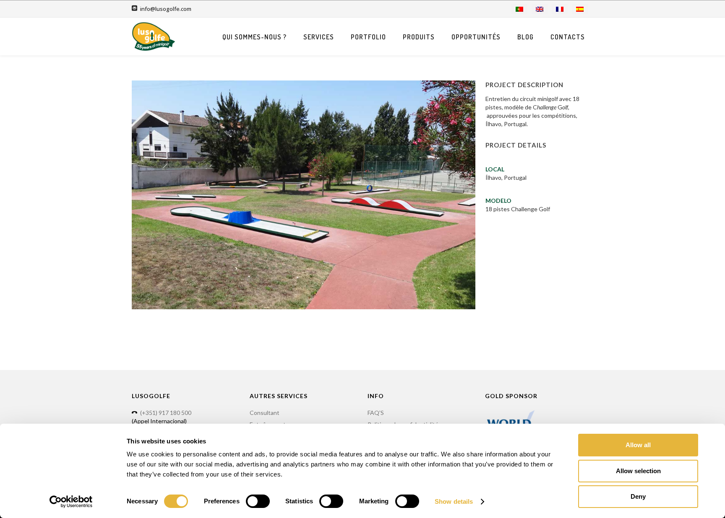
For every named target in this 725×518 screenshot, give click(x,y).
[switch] (258, 501)
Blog (525, 37)
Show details (454, 501)
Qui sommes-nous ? (254, 37)
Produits (419, 37)
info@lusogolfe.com (165, 9)
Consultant (264, 412)
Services (318, 37)
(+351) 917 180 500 (165, 412)
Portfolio (368, 37)
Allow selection (638, 470)
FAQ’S (376, 412)
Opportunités (476, 37)
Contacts (567, 37)
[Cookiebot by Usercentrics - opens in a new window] (71, 501)
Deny (638, 496)
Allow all (638, 444)
